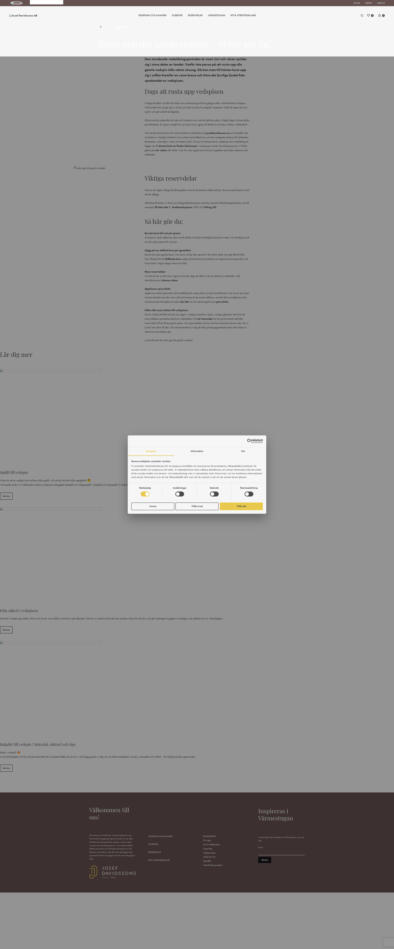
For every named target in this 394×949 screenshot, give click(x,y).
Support (368, 3)
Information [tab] (197, 451)
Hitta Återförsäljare (243, 15)
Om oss (357, 3)
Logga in (381, 3)
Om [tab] (243, 451)
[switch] (179, 494)
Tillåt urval (197, 506)
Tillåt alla (241, 506)
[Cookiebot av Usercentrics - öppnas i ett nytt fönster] (249, 441)
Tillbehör (177, 15)
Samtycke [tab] (151, 451)
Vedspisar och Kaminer (152, 15)
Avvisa (152, 506)
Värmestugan (216, 15)
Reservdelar (195, 15)
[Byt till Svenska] (16, 3)
